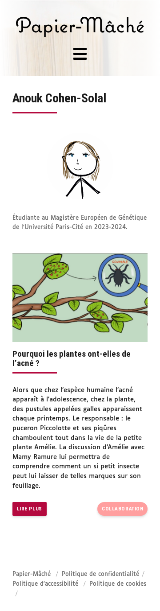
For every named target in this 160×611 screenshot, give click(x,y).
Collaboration (122, 509)
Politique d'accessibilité (45, 584)
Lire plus (29, 509)
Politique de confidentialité (100, 574)
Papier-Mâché (31, 574)
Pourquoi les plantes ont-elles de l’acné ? (71, 358)
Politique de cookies (117, 584)
